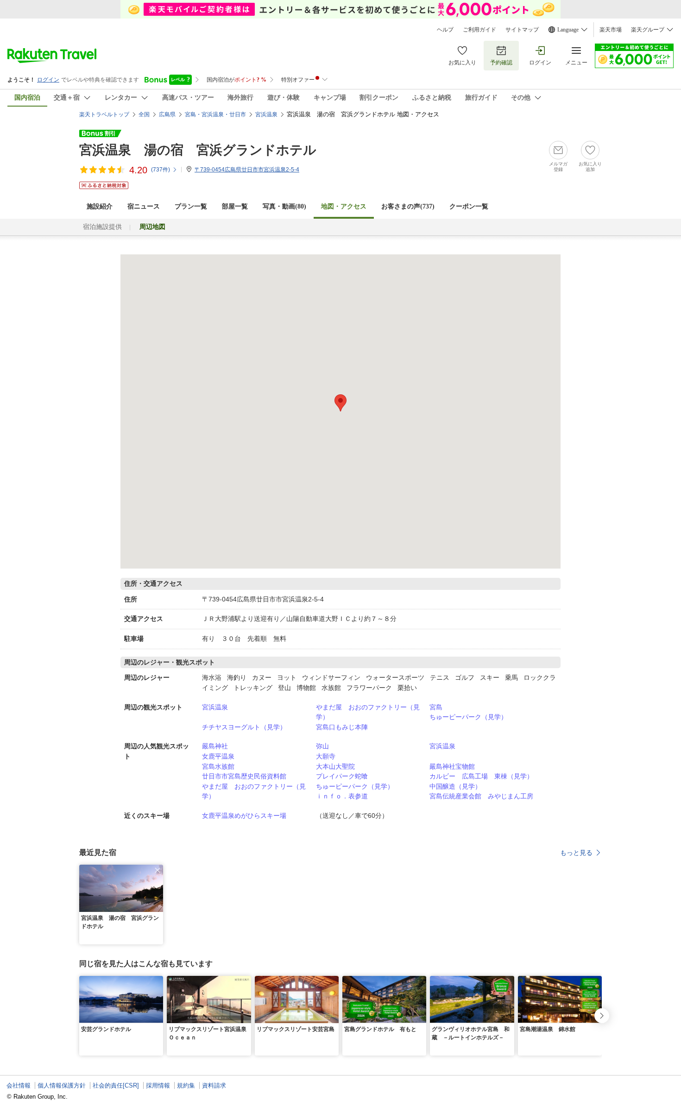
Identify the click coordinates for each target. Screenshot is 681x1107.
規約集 (186, 1085)
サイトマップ (522, 29)
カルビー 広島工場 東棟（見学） (481, 776)
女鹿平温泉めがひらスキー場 (244, 815)
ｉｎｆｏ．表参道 (342, 796)
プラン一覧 (191, 206)
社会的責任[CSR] (116, 1085)
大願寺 (325, 756)
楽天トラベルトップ (104, 114)
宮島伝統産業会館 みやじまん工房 (481, 796)
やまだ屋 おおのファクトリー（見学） (368, 712)
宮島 (435, 707)
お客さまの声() (408, 206)
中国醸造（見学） (455, 786)
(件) (160, 169)
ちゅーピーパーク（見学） (468, 717)
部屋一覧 (235, 206)
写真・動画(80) (284, 206)
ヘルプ (445, 29)
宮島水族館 (218, 766)
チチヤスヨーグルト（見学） (244, 727)
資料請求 (214, 1085)
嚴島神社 (215, 746)
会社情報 (18, 1085)
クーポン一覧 (468, 206)
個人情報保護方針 (62, 1085)
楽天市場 (610, 29)
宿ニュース (143, 206)
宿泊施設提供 (102, 226)
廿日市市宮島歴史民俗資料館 (244, 776)
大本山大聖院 (335, 766)
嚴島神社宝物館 (452, 766)
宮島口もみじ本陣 (342, 727)
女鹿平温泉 (218, 756)
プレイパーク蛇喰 (342, 776)
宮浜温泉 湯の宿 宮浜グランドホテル (197, 150)
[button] (157, 870)
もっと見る (576, 852)
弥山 (322, 746)
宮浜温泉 (215, 707)
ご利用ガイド (479, 29)
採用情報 (158, 1085)
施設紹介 (100, 206)
